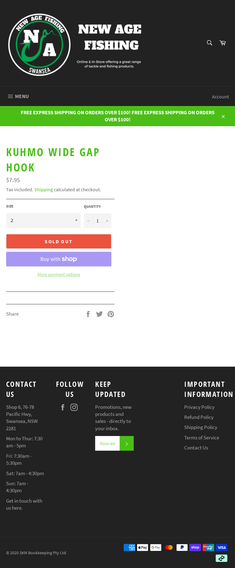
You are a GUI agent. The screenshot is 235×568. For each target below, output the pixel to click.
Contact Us (196, 447)
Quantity (92, 206)
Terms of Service (201, 437)
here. (17, 507)
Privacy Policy (199, 407)
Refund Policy (199, 417)
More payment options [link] (59, 274)
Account (220, 96)
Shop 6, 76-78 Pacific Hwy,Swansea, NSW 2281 (22, 418)
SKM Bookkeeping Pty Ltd (43, 552)
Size (9, 206)
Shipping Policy (200, 427)
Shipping (43, 189)
